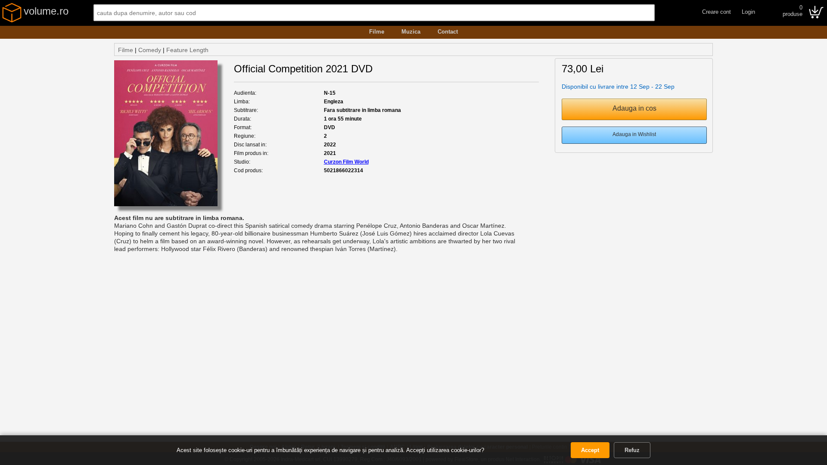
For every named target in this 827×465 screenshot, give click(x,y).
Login (748, 12)
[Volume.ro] (12, 21)
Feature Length (187, 49)
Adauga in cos (634, 108)
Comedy (149, 49)
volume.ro (46, 11)
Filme (376, 31)
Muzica (410, 31)
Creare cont (716, 12)
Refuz (632, 450)
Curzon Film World (346, 162)
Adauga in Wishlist (634, 134)
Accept (590, 450)
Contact (448, 31)
